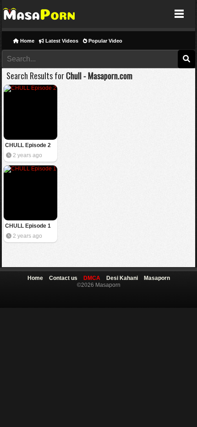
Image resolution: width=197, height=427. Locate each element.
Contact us (63, 278)
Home (26, 41)
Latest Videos (61, 41)
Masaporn (39, 14)
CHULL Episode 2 (28, 145)
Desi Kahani (122, 278)
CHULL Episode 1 (28, 226)
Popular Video (104, 41)
